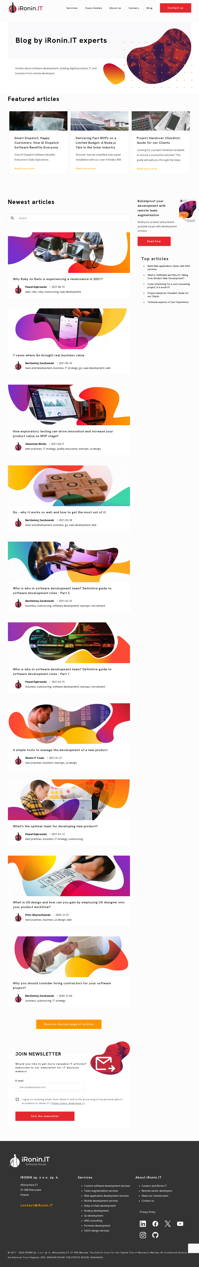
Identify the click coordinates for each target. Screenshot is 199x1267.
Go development (93, 1215)
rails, (34, 291)
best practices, (34, 448)
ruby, (41, 291)
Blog (150, 8)
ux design (95, 448)
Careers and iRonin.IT (154, 1185)
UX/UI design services (96, 1230)
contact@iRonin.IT (37, 1205)
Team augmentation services (101, 1190)
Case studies (93, 8)
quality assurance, (68, 448)
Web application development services (106, 1195)
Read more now (24, 168)
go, (81, 368)
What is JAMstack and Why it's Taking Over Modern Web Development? (168, 276)
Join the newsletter (45, 1116)
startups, (84, 448)
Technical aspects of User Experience (168, 302)
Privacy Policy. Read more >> (68, 1103)
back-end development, (39, 368)
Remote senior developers (157, 1190)
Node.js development (96, 1210)
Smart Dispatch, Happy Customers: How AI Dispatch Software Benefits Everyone (36, 142)
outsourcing (76, 839)
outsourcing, (52, 291)
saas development (70, 291)
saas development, (94, 368)
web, (28, 291)
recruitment (98, 605)
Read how (154, 241)
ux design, (60, 919)
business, (59, 368)
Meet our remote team (155, 1195)
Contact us (175, 7)
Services (72, 8)
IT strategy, (72, 368)
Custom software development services (107, 1185)
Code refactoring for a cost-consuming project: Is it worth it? (169, 285)
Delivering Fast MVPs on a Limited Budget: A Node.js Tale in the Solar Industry (96, 142)
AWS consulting (93, 1220)
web (108, 368)
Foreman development (97, 1225)
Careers (134, 8)
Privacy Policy (147, 1212)
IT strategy (59, 1000)
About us (115, 8)
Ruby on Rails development (100, 1205)
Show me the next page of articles (69, 1024)
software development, (66, 605)
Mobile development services (101, 1200)
